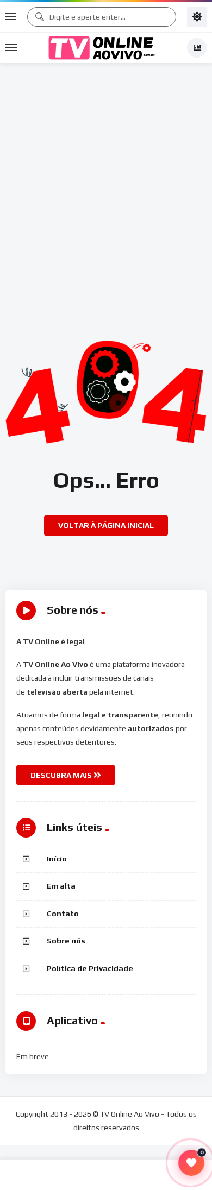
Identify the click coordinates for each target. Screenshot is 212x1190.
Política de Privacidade (90, 968)
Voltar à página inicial (106, 525)
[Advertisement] (106, 174)
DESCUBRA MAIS (61, 775)
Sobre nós (66, 940)
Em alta (61, 886)
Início (57, 858)
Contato (63, 913)
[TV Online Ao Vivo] (101, 48)
